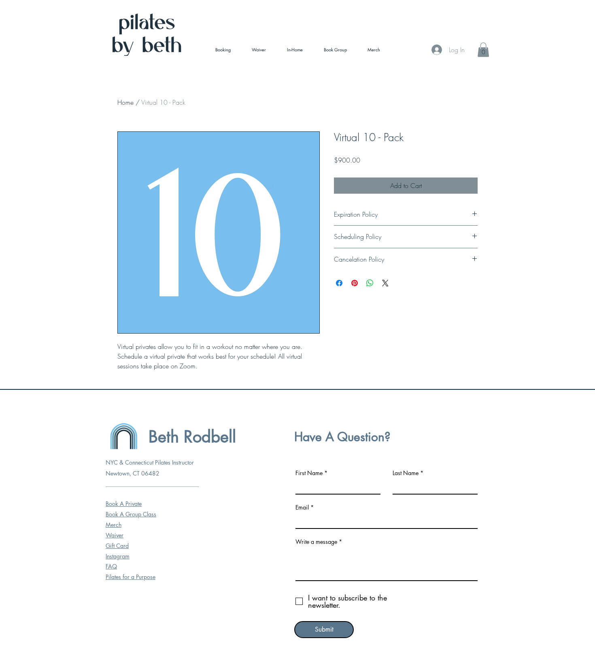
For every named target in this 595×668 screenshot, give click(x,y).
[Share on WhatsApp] (370, 283)
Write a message (316, 542)
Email (302, 507)
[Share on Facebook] (339, 283)
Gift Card (117, 546)
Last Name (406, 473)
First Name (309, 473)
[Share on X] (385, 283)
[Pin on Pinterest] (354, 283)
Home (125, 102)
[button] (483, 49)
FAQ (111, 566)
